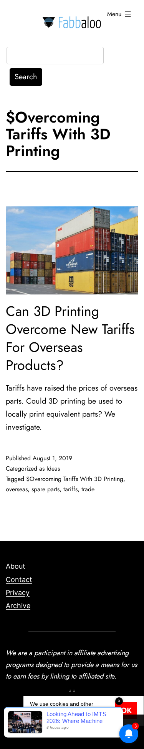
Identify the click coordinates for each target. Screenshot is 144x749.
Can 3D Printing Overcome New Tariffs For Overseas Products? (70, 337)
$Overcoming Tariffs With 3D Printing (74, 478)
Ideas (53, 468)
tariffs (70, 489)
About (15, 566)
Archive (18, 606)
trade (87, 489)
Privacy (18, 593)
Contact (19, 580)
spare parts (45, 489)
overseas (17, 489)
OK (126, 710)
